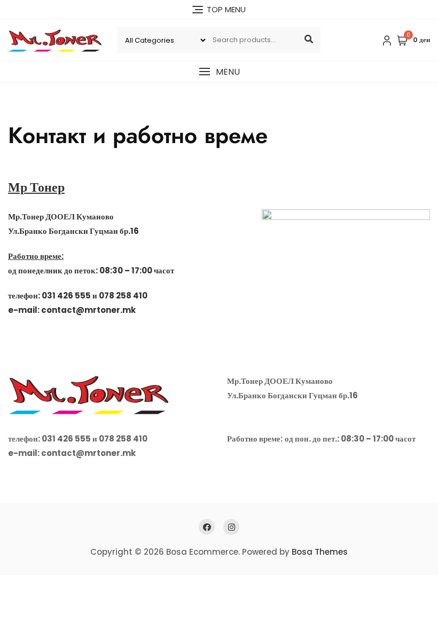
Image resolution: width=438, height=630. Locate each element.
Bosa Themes (320, 551)
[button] (219, 72)
